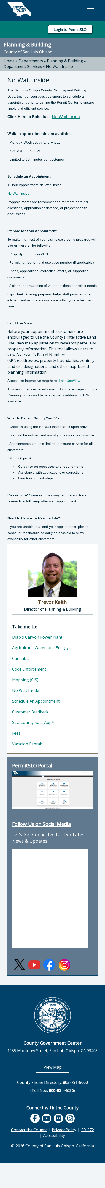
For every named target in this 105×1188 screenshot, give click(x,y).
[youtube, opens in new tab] (46, 1118)
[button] (90, 8)
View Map (56, 1067)
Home (9, 61)
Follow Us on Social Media (41, 824)
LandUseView (69, 381)
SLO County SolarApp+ (33, 722)
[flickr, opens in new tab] (58, 1118)
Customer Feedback (30, 711)
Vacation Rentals (27, 743)
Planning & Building (27, 44)
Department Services (23, 66)
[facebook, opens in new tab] (35, 1118)
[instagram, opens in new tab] (70, 1118)
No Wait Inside (59, 66)
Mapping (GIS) (25, 679)
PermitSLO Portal (32, 765)
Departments (31, 61)
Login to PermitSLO (70, 29)
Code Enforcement (29, 669)
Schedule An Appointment (36, 701)
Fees (16, 733)
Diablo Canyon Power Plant (37, 637)
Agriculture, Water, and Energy (40, 647)
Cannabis (20, 658)
